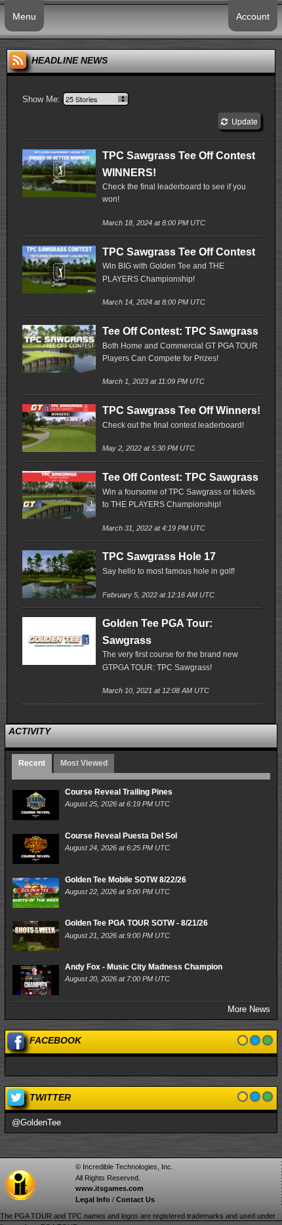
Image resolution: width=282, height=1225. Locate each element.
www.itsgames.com (109, 1188)
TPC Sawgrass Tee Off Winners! (181, 410)
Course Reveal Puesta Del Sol (121, 835)
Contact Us (135, 1199)
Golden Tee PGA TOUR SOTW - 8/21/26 (136, 923)
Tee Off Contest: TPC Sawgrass (180, 331)
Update (243, 120)
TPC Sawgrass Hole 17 (159, 556)
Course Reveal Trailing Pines (118, 792)
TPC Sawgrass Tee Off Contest (178, 251)
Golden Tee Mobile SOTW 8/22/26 (125, 879)
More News (249, 1009)
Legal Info (92, 1199)
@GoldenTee (36, 1122)
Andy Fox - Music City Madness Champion (143, 966)
